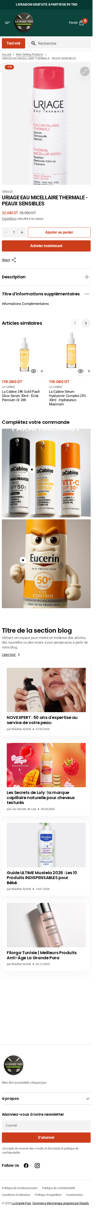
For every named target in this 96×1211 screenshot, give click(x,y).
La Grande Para (21, 1203)
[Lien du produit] (23, 366)
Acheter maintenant (46, 246)
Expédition (9, 219)
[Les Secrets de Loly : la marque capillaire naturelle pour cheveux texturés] (46, 775)
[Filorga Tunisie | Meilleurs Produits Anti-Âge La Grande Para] (46, 933)
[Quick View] (32, 369)
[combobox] (63, 43)
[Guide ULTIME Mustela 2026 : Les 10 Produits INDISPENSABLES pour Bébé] (46, 855)
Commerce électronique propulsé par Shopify (60, 1203)
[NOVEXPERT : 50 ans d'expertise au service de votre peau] (46, 697)
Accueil (6, 54)
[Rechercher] (31, 43)
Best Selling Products (29, 54)
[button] (7, 22)
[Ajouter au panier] (40, 369)
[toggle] (87, 277)
